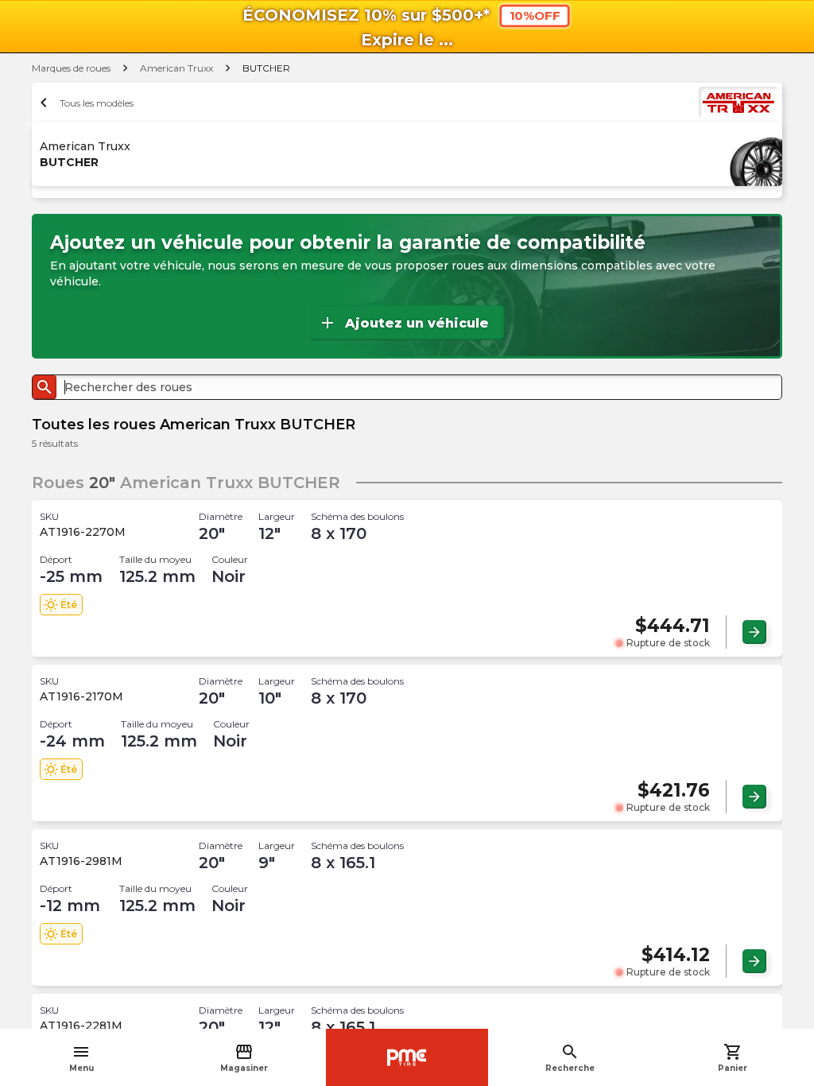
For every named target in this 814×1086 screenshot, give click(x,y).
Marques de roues (71, 68)
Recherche (570, 1057)
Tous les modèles (85, 103)
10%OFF (535, 16)
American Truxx (176, 68)
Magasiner (244, 1057)
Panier (732, 1057)
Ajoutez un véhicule (403, 322)
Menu (81, 1057)
